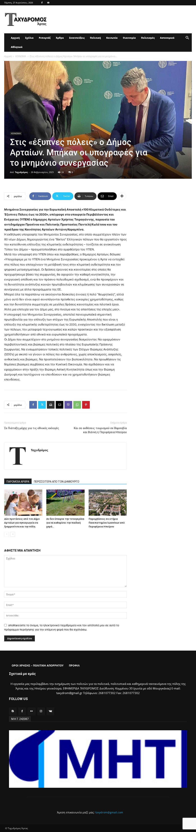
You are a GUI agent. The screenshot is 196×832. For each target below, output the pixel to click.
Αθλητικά (16, 47)
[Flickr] (31, 711)
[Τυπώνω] (51, 405)
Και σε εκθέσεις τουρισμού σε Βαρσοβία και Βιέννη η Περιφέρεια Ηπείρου (100, 430)
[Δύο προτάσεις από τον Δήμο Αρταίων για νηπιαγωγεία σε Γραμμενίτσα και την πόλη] (23, 502)
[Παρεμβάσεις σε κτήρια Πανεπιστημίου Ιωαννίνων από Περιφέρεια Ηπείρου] (108, 502)
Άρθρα (60, 37)
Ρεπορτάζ (45, 37)
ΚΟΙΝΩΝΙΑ (20, 56)
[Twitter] (42, 405)
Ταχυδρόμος (21, 172)
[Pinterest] (86, 405)
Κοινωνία (112, 37)
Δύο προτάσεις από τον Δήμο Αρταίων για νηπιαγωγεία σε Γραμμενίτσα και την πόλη (22, 522)
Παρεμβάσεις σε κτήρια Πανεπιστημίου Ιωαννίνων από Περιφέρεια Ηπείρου (107, 522)
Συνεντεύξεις (77, 37)
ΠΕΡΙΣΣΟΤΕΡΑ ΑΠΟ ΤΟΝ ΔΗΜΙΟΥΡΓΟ (56, 481)
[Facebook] (42, 2)
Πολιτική (95, 37)
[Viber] (68, 405)
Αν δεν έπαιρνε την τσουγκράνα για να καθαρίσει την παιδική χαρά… (65, 522)
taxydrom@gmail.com (109, 812)
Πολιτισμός (148, 37)
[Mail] (48, 2)
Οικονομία (129, 37)
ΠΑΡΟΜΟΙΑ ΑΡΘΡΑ (18, 481)
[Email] (59, 405)
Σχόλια (29, 37)
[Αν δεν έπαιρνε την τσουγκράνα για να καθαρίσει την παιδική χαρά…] (65, 502)
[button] (187, 38)
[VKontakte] (50, 711)
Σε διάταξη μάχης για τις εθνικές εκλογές (31, 428)
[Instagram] (41, 711)
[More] (122, 196)
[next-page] (12, 534)
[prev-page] (6, 534)
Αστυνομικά (167, 37)
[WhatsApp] (77, 405)
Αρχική (15, 37)
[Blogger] (12, 711)
